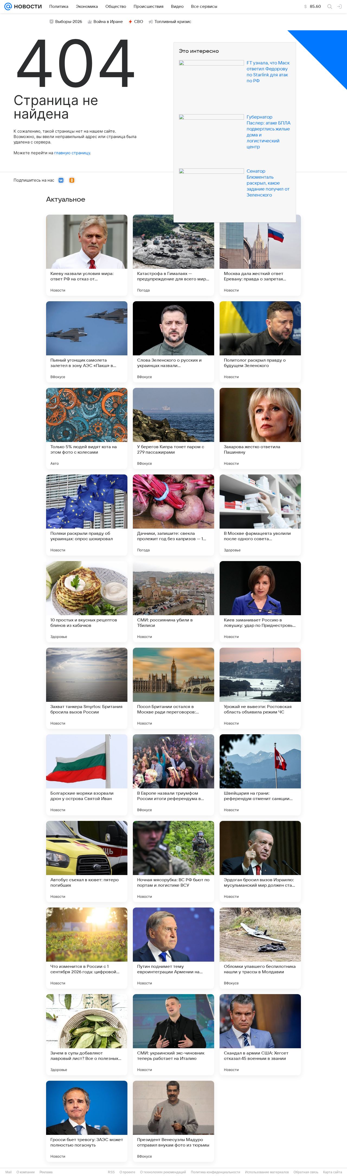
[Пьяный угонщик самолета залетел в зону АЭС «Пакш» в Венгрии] (86, 341)
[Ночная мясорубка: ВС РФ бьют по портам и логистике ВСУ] (173, 861)
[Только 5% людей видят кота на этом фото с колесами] (86, 428)
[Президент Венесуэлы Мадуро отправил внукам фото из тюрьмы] (173, 1121)
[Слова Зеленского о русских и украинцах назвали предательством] (173, 341)
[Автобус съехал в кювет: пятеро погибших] (86, 861)
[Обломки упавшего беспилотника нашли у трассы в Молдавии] (260, 948)
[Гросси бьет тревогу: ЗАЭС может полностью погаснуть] (86, 1121)
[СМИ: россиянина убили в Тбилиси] (173, 601)
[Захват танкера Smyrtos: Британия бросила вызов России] (86, 688)
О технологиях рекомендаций (163, 1172)
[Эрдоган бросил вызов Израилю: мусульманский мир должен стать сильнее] (260, 861)
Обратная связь (306, 1172)
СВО (138, 21)
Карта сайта (332, 1172)
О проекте (127, 1172)
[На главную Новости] (27, 6)
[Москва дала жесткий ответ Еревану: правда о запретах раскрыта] (260, 255)
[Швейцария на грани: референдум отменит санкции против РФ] (260, 774)
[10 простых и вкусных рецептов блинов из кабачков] (86, 601)
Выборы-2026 (68, 21)
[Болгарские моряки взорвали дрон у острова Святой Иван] (86, 774)
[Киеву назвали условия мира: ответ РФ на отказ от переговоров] (86, 255)
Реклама (46, 1172)
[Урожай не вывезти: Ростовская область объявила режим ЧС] (260, 688)
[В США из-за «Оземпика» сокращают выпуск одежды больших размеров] (260, 1121)
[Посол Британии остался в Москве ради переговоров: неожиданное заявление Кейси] (173, 688)
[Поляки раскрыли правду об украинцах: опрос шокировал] (86, 515)
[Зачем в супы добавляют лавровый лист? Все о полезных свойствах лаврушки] (86, 1034)
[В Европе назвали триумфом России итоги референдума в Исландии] (173, 774)
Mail (8, 1172)
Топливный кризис (173, 21)
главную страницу (72, 152)
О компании (26, 1172)
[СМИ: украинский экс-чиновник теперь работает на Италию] (173, 1034)
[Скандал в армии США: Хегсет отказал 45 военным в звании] (260, 1034)
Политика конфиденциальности (215, 1172)
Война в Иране (108, 21)
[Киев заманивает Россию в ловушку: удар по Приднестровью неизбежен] (260, 601)
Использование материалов (267, 1172)
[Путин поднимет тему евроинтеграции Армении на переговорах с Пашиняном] (173, 948)
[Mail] (8, 6)
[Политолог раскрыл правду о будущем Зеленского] (260, 341)
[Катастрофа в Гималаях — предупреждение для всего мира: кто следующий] (173, 255)
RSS (111, 1172)
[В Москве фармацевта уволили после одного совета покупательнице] (260, 515)
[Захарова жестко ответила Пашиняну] (260, 428)
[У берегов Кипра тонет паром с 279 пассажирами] (173, 428)
